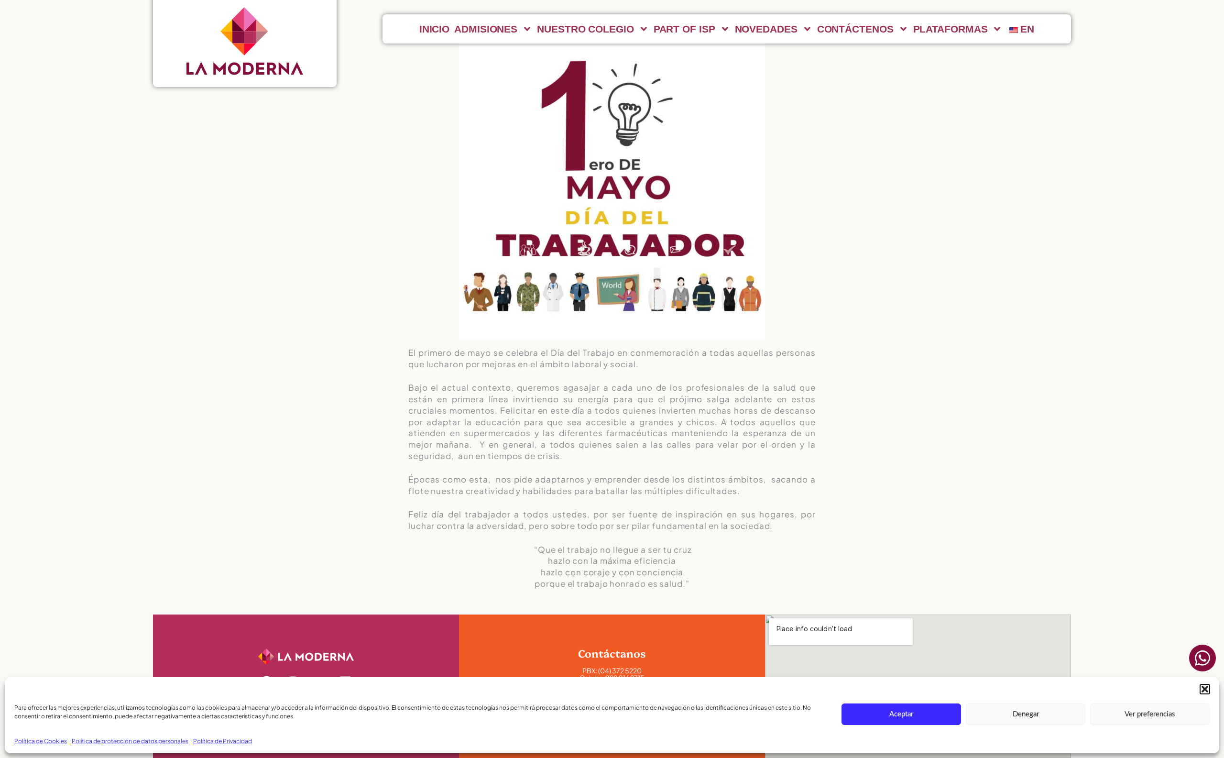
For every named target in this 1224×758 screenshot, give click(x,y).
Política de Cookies (40, 741)
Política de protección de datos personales (130, 741)
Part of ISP (684, 29)
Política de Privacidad (222, 741)
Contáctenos (855, 29)
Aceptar (901, 714)
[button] (1205, 689)
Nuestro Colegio (585, 29)
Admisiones (485, 29)
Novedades (766, 29)
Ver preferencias (1150, 714)
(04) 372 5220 (620, 670)
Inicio (434, 29)
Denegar (1026, 714)
